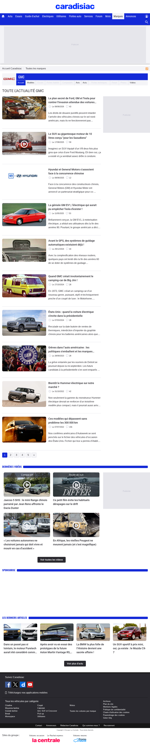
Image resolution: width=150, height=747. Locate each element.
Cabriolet (41, 708)
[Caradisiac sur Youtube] (30, 685)
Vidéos (133, 83)
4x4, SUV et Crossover (47, 711)
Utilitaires (61, 16)
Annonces (131, 16)
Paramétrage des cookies (114, 715)
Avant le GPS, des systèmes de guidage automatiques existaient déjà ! (71, 242)
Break (7, 714)
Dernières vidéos (12, 466)
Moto (108, 16)
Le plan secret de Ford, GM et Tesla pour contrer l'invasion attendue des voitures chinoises (71, 100)
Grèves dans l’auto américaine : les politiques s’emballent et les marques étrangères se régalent (70, 349)
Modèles (30, 83)
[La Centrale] (46, 743)
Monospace (10, 716)
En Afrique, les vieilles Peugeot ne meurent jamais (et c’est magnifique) (74, 542)
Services (88, 16)
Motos (72, 705)
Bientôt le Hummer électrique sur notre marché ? (71, 385)
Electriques (47, 16)
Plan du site (108, 704)
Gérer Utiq (107, 718)
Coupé (40, 705)
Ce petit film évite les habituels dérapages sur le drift (71, 502)
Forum (99, 16)
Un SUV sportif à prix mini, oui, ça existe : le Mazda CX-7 (129, 648)
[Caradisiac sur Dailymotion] (23, 685)
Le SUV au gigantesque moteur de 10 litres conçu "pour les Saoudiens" (70, 135)
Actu (10, 16)
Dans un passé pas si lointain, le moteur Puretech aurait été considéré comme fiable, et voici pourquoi (20, 648)
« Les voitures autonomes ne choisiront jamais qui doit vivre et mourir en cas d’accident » (23, 544)
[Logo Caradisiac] (75, 12)
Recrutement (109, 725)
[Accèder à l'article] (27, 484)
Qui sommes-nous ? (91, 725)
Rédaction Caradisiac (69, 725)
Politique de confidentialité (114, 709)
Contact (38, 725)
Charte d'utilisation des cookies (116, 712)
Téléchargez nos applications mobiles (27, 692)
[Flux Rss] (147, 68)
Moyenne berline (12, 708)
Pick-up (40, 714)
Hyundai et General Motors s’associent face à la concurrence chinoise (71, 171)
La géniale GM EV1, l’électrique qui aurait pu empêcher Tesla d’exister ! (72, 207)
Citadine (8, 705)
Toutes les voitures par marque (83, 711)
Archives (107, 701)
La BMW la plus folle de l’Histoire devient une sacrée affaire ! (90, 648)
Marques (118, 16)
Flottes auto (75, 16)
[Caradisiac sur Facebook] (8, 685)
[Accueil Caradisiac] (3, 16)
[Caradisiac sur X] (15, 685)
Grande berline (11, 711)
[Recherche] (146, 22)
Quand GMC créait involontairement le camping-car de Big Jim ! (70, 278)
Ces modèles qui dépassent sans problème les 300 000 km (67, 420)
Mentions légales (110, 707)
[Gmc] (9, 83)
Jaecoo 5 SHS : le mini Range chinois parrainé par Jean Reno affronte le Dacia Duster (25, 504)
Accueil (21, 83)
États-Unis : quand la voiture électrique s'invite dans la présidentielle (71, 313)
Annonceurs (51, 725)
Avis (78, 83)
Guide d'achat (32, 16)
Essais (18, 16)
